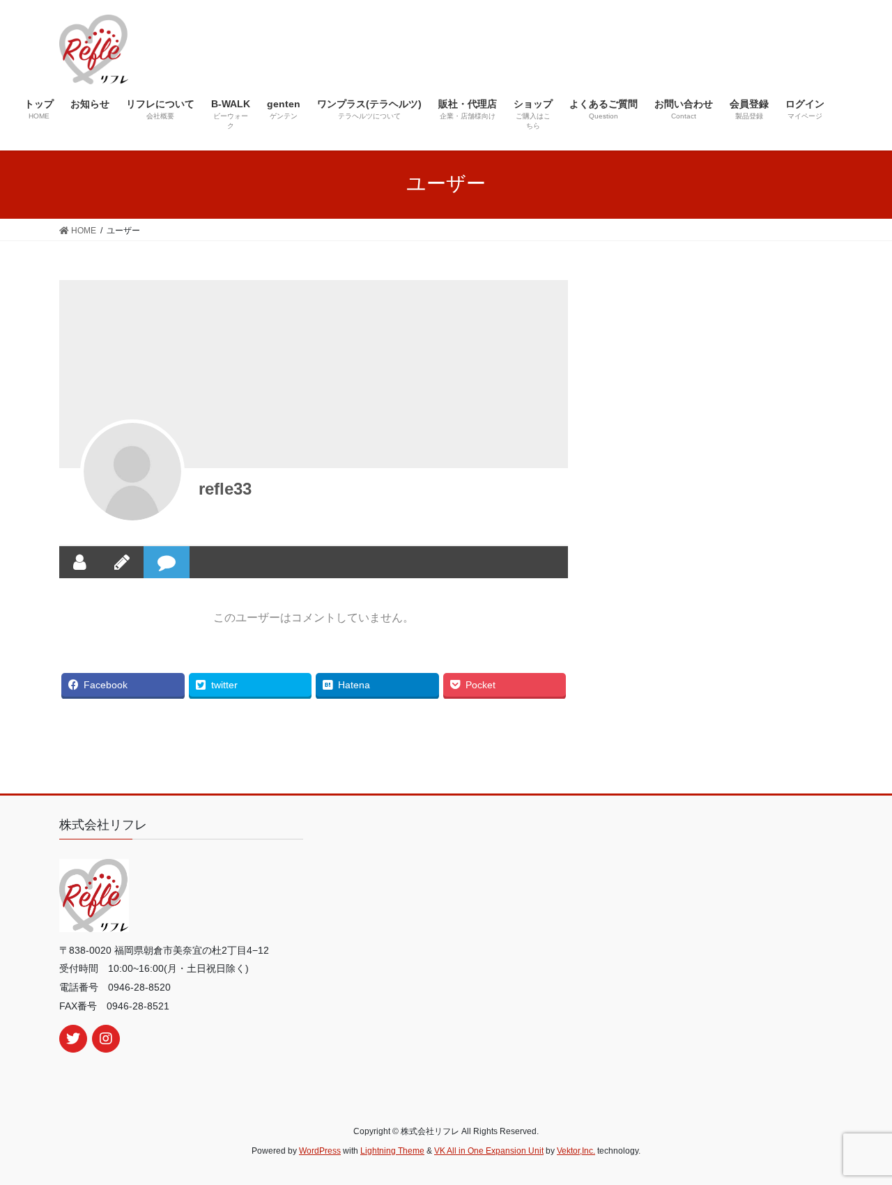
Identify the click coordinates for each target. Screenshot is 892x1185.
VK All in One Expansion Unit (489, 1151)
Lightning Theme (392, 1151)
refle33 (225, 488)
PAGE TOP (857, 1137)
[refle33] (132, 471)
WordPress (320, 1151)
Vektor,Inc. (576, 1151)
